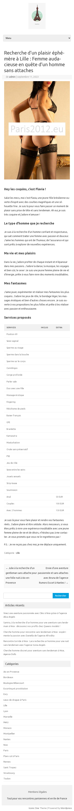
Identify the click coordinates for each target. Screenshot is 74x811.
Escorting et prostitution (15, 688)
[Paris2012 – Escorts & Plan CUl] (37, 28)
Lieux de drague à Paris (15, 700)
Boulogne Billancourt (13, 683)
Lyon (5, 711)
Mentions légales (37, 791)
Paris (5, 750)
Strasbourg (9, 773)
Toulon (6, 778)
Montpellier (9, 733)
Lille (18, 553)
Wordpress (66, 808)
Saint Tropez (9, 767)
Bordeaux (8, 677)
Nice (5, 745)
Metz (6, 722)
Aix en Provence (11, 671)
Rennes (7, 761)
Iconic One (34, 808)
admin (12, 76)
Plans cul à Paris (11, 756)
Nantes (6, 739)
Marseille (7, 716)
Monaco (7, 728)
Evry (5, 694)
